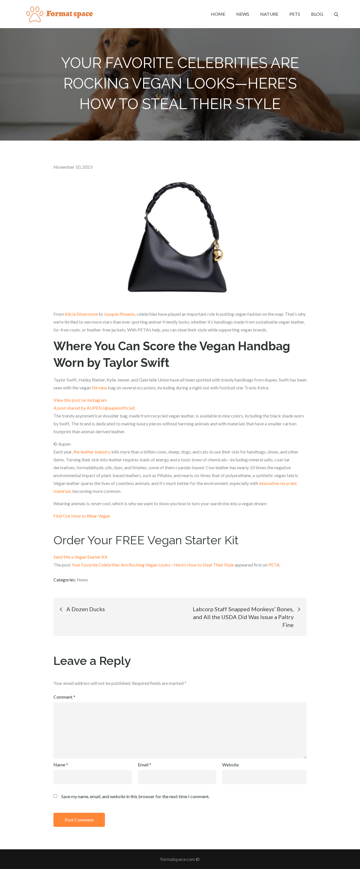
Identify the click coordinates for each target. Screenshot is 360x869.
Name (60, 764)
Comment (64, 696)
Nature (269, 14)
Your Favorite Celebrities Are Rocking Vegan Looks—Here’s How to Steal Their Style (152, 564)
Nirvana (99, 387)
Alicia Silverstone (81, 314)
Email (144, 764)
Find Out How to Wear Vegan (81, 515)
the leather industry (92, 451)
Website (230, 764)
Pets (294, 14)
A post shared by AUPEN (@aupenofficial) (94, 407)
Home (218, 14)
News (242, 14)
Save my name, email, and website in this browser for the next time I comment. (135, 796)
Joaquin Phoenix (119, 314)
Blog (317, 14)
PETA (274, 564)
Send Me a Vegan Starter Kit (80, 556)
